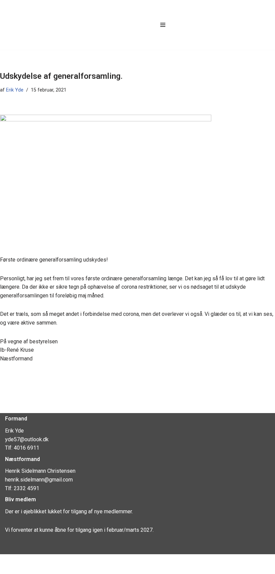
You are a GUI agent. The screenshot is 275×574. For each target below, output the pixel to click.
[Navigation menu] (162, 24)
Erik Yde (14, 90)
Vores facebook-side (32, 561)
